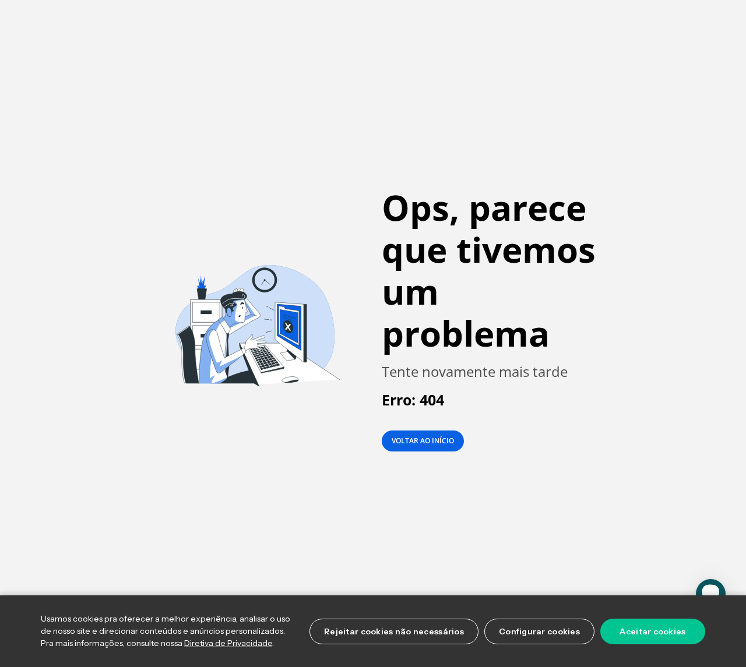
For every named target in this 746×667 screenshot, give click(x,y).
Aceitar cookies (652, 631)
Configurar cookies (539, 631)
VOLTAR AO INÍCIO (423, 441)
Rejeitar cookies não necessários (394, 631)
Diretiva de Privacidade (228, 643)
